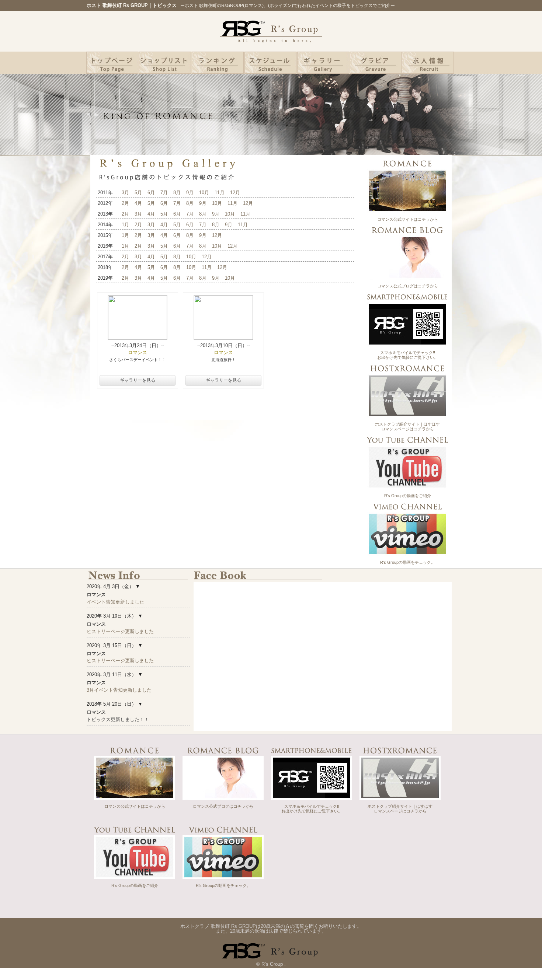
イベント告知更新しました (115, 602)
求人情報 (428, 62)
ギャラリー (323, 62)
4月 (138, 203)
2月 (125, 203)
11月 (220, 192)
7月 (164, 192)
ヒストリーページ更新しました (120, 631)
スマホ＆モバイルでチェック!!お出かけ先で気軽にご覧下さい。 (407, 355)
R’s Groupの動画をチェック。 (407, 562)
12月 (235, 192)
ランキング (217, 62)
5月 (138, 192)
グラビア (376, 62)
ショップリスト (165, 62)
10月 (204, 192)
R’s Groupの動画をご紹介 (407, 495)
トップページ (112, 62)
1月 (125, 224)
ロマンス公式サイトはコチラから (407, 219)
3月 (125, 192)
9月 (190, 192)
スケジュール (270, 62)
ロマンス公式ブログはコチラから (407, 286)
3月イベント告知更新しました (119, 690)
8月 (177, 192)
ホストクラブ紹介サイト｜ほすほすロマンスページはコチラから (407, 426)
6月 (151, 192)
